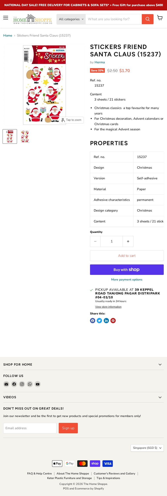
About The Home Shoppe (73, 474)
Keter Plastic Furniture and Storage (69, 478)
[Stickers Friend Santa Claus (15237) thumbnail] (10, 136)
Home (7, 35)
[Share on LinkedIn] (106, 320)
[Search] (148, 19)
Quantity (96, 232)
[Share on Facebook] (92, 320)
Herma (100, 62)
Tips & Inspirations (108, 478)
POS (66, 489)
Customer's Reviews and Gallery (114, 474)
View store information (108, 306)
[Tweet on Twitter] (99, 320)
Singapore (145, 448)
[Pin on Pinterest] (113, 320)
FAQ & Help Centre (39, 474)
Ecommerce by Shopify (89, 489)
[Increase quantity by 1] (128, 241)
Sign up (68, 428)
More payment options (126, 279)
